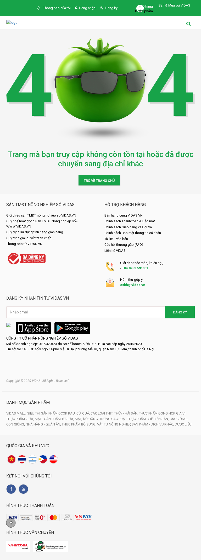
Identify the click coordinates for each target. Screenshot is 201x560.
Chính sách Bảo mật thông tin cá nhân (132, 233)
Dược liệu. (183, 424)
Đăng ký (111, 8)
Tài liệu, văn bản (116, 239)
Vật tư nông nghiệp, (114, 424)
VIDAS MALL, (16, 413)
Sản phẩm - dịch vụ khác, (153, 424)
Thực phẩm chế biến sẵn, (148, 419)
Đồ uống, (91, 419)
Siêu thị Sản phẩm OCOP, (47, 413)
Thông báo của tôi (56, 8)
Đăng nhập (87, 8)
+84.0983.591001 (135, 268)
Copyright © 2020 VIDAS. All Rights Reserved (37, 381)
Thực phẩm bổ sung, (79, 424)
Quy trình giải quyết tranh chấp (29, 238)
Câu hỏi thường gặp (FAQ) (123, 245)
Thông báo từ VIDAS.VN (24, 244)
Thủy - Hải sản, (126, 413)
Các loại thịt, (102, 413)
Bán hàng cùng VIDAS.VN (123, 215)
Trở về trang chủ (99, 181)
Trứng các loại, (113, 419)
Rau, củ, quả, (79, 413)
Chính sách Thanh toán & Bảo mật (129, 221)
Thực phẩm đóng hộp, (157, 413)
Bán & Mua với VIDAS (174, 5)
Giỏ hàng (146, 6)
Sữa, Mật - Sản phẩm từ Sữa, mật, (54, 419)
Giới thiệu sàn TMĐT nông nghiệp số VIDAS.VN (41, 215)
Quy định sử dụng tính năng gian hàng (34, 232)
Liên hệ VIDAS (115, 251)
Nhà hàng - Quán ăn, (44, 424)
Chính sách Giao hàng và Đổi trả (128, 227)
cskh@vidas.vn (132, 285)
